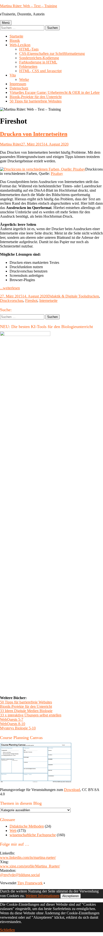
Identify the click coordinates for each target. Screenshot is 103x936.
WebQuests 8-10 (12, 724)
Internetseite (48, 300)
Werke (24, 79)
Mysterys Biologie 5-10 (18, 728)
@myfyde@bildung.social (20, 875)
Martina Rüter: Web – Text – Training (28, 6)
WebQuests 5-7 (11, 719)
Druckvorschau (11, 300)
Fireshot (31, 300)
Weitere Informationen (42, 896)
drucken (93, 296)
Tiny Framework (30, 883)
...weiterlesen (10, 288)
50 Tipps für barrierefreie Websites (36, 101)
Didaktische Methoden (27, 826)
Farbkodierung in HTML (38, 62)
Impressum (18, 84)
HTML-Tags (29, 49)
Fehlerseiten (28, 66)
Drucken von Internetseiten (33, 134)
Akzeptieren (70, 896)
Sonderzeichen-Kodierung (39, 58)
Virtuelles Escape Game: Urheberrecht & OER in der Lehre (55, 92)
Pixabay (57, 173)
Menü (6, 23)
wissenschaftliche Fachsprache (33, 835)
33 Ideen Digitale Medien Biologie (26, 711)
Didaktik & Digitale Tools (67, 296)
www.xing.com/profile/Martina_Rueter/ (30, 866)
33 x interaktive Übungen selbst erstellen (30, 715)
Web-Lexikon (20, 45)
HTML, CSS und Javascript (40, 71)
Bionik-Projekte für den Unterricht (36, 97)
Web (13, 830)
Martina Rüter (10, 144)
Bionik (15, 40)
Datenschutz (19, 88)
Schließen (7, 930)
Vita (13, 75)
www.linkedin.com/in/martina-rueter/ (28, 857)
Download (72, 790)
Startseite (16, 36)
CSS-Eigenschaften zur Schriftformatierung (52, 53)
